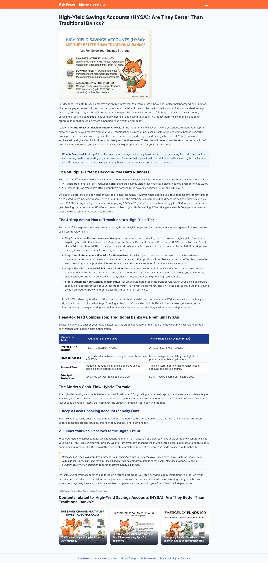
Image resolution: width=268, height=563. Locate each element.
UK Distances (148, 558)
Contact (185, 558)
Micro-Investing (92, 4)
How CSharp (128, 558)
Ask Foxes (67, 4)
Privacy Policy (168, 558)
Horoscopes (109, 558)
